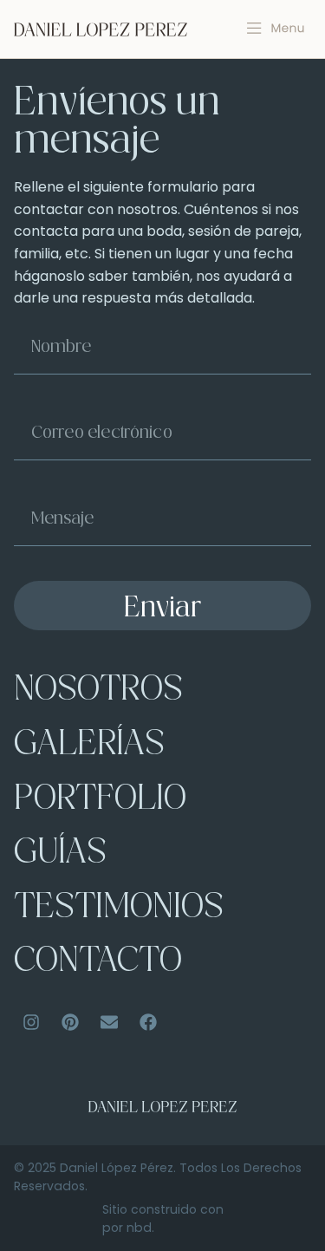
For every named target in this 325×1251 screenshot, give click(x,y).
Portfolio (100, 800)
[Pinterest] (70, 1022)
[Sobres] (109, 1022)
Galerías (89, 746)
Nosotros (98, 691)
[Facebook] (148, 1022)
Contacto (98, 962)
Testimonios (119, 909)
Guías (60, 854)
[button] (276, 28)
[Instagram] (31, 1022)
